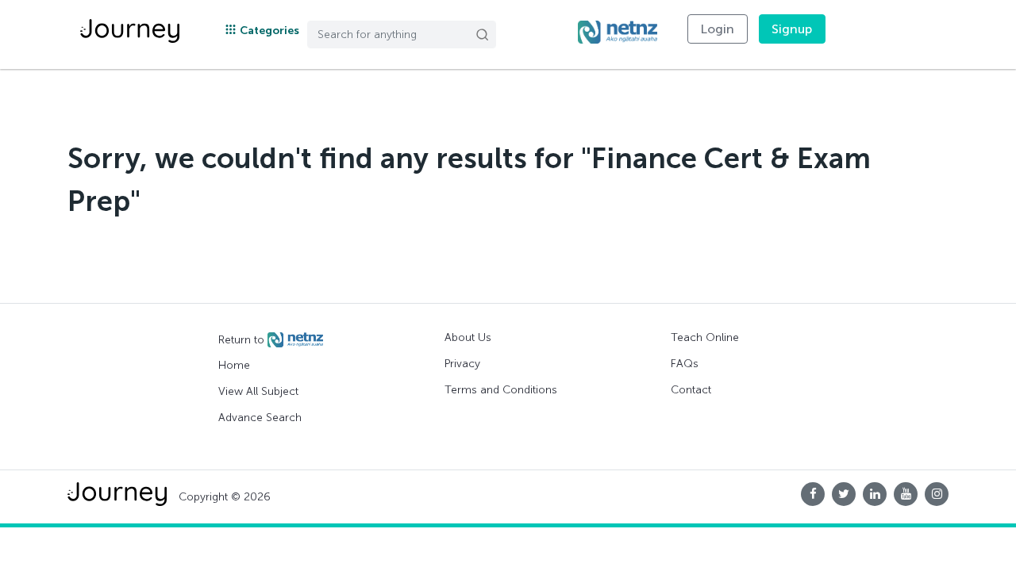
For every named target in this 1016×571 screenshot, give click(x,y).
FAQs (684, 363)
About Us (467, 337)
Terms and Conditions (500, 390)
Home (234, 365)
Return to (242, 339)
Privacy (462, 363)
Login (717, 28)
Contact (691, 390)
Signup (792, 28)
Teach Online (705, 337)
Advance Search (260, 417)
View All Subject (258, 391)
